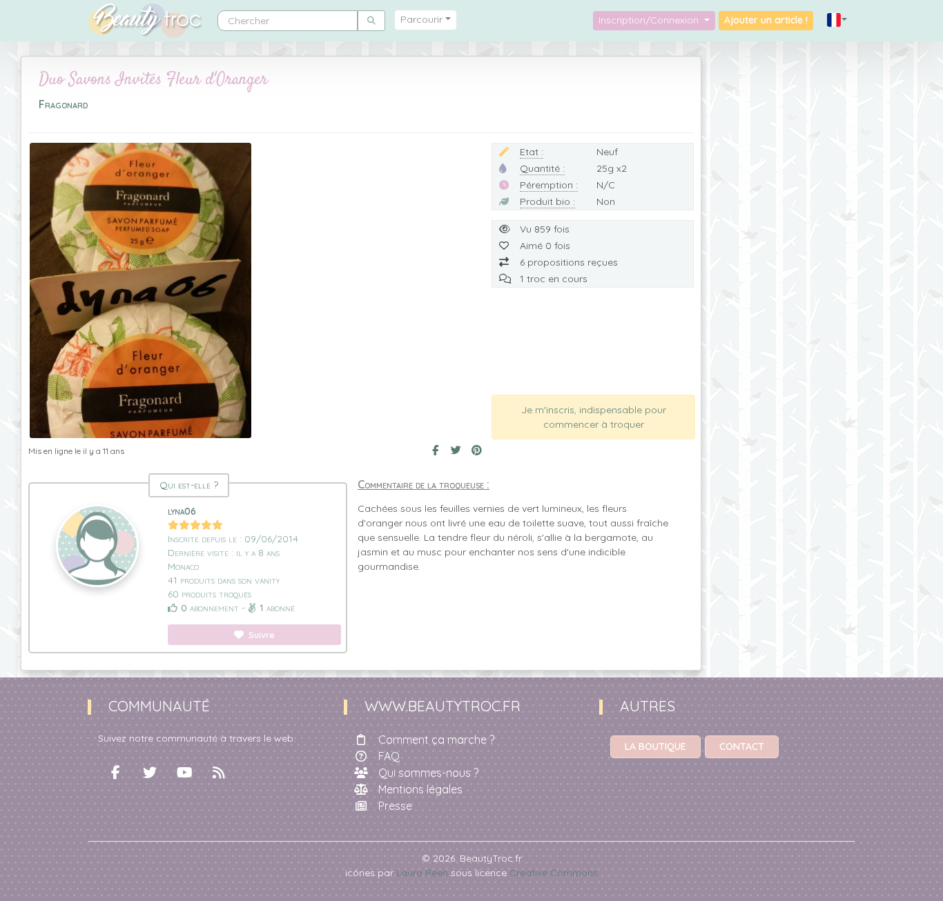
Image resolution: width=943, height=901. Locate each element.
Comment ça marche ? (436, 739)
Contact (741, 746)
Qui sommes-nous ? (428, 773)
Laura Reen (422, 873)
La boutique (655, 746)
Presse (395, 806)
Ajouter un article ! (766, 20)
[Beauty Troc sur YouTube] (184, 772)
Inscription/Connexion (650, 20)
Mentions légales (420, 789)
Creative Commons (553, 873)
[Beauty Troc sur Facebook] (115, 772)
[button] (837, 20)
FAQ (389, 756)
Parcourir (421, 19)
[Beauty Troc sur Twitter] (150, 772)
